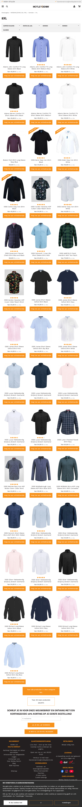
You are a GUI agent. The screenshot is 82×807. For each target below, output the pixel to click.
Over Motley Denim (14, 761)
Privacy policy (41, 775)
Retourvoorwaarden (41, 771)
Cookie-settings (41, 777)
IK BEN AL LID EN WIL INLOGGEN (41, 731)
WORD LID (14, 745)
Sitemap (14, 771)
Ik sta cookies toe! (15, 802)
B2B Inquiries (14, 765)
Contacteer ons (14, 759)
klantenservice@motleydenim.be (69, 1)
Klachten (41, 773)
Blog (13, 763)
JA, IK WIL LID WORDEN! (41, 725)
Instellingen (66, 802)
